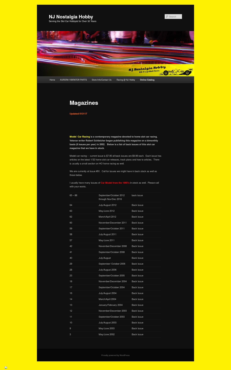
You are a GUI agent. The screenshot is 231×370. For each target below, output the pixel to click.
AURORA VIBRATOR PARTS (73, 79)
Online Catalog (147, 79)
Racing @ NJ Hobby (126, 79)
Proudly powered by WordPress (115, 355)
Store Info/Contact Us (102, 79)
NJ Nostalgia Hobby (71, 16)
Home (52, 79)
